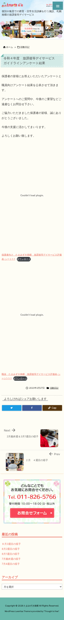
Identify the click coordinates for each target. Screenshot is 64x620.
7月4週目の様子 (11, 563)
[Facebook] (32, 408)
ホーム (9, 47)
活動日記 (25, 47)
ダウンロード (24, 259)
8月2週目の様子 (11, 548)
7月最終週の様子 (11, 558)
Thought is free (51, 611)
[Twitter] (12, 408)
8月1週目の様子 (11, 553)
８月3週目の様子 (11, 543)
